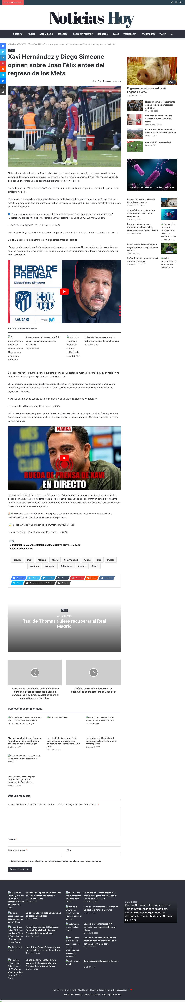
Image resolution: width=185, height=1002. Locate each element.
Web (69, 850)
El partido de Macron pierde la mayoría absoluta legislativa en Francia (142, 247)
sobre (83, 566)
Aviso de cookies (92, 994)
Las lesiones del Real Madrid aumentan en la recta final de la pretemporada (101, 741)
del (30, 559)
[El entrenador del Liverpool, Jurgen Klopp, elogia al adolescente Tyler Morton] (25, 764)
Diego (42, 559)
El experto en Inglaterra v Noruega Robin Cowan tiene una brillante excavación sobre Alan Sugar (24, 741)
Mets (111, 559)
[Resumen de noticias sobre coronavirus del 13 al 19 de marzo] (135, 119)
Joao (88, 559)
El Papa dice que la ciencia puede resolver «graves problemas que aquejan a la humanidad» (100, 940)
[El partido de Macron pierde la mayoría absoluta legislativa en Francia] (169, 248)
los (99, 559)
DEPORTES (62, 34)
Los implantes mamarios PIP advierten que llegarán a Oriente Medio (99, 927)
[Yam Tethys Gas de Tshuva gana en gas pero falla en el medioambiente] (16, 951)
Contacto (117, 994)
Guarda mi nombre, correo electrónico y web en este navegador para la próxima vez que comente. (55, 861)
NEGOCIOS (102, 34)
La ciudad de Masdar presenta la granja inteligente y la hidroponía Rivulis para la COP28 (100, 895)
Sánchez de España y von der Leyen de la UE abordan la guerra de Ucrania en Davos (43, 895)
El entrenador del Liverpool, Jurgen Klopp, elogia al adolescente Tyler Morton (21, 779)
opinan (35, 566)
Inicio (12, 44)
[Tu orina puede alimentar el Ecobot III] (74, 964)
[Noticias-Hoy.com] (92, 17)
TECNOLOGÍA (129, 34)
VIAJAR (162, 34)
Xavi (96, 566)
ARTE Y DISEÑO (46, 34)
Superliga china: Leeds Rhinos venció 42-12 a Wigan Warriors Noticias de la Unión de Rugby (41, 963)
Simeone (67, 566)
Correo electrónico (17, 850)
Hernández (71, 559)
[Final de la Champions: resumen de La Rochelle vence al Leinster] (74, 912)
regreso (50, 566)
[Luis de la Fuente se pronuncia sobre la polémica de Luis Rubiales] (75, 346)
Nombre (12, 839)
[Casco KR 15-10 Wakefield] (135, 146)
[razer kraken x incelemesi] (92, 1001)
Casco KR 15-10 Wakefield (158, 142)
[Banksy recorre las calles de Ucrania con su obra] (169, 202)
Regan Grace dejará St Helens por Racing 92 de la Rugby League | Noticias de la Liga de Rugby (42, 930)
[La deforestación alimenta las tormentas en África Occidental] (135, 133)
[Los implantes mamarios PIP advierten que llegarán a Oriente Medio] (74, 927)
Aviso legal (106, 994)
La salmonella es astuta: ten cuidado (151, 187)
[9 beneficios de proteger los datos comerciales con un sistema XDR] (169, 214)
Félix (55, 559)
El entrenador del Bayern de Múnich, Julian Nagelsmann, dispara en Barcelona (44, 341)
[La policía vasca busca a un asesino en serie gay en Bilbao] (16, 917)
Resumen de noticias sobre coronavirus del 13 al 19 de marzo (158, 118)
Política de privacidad (73, 994)
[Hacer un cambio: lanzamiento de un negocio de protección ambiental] (135, 105)
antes (18, 559)
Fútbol (31, 44)
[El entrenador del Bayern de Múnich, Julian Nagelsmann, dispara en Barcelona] (16, 348)
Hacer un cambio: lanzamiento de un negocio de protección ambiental (160, 105)
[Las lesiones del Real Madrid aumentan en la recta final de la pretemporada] (103, 725)
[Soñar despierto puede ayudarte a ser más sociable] (169, 263)
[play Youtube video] (64, 291)
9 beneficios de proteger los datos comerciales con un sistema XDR (141, 213)
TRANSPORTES (148, 34)
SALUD (116, 34)
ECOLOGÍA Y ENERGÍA (83, 34)
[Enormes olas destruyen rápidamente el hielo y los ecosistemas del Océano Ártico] (169, 232)
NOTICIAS (17, 34)
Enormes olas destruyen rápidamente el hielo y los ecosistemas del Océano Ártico (142, 227)
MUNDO (31, 34)
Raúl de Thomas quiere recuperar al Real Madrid (64, 623)
